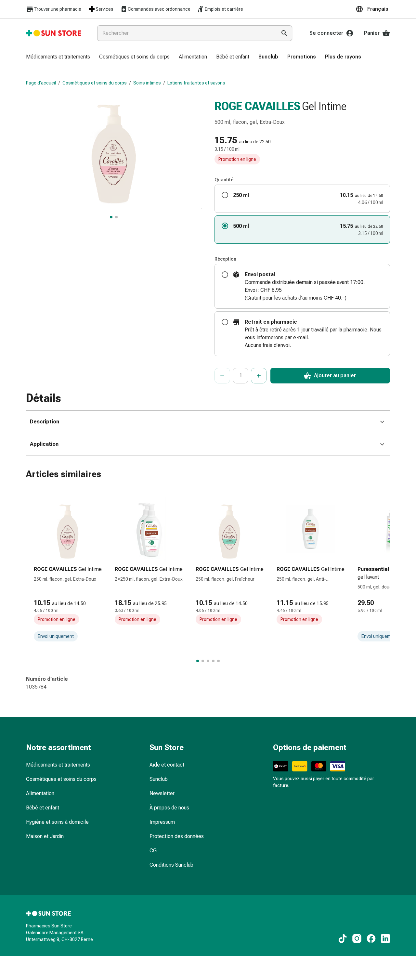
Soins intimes (147, 82)
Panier (372, 33)
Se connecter (326, 33)
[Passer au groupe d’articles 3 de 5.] (208, 661)
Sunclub (159, 779)
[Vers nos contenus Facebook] (371, 938)
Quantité (223, 179)
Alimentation (40, 793)
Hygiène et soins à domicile (57, 822)
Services (104, 9)
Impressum (162, 822)
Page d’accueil (41, 82)
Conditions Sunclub (171, 865)
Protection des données (177, 836)
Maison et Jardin (45, 836)
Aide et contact (167, 765)
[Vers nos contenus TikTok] (342, 938)
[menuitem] (58, 57)
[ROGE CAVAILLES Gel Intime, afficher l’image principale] (111, 217)
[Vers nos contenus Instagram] (356, 938)
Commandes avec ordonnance (159, 9)
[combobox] (185, 33)
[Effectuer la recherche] (284, 33)
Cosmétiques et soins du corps (94, 82)
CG (153, 850)
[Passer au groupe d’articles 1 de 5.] (197, 661)
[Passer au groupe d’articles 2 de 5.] (203, 661)
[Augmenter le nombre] (258, 375)
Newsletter (162, 793)
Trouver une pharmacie (57, 9)
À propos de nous (169, 808)
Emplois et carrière (224, 9)
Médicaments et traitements (58, 765)
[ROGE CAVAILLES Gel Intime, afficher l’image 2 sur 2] (116, 217)
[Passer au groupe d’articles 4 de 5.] (213, 661)
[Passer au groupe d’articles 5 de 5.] (218, 661)
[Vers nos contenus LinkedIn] (385, 938)
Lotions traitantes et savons (196, 82)
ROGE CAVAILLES (257, 106)
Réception (225, 259)
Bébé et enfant (42, 808)
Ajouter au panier (335, 375)
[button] (373, 9)
